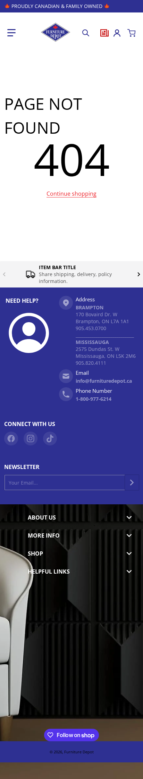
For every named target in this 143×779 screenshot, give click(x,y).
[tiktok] (50, 438)
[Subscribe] (132, 482)
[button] (11, 33)
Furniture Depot (79, 751)
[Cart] (131, 32)
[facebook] (11, 438)
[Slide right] (139, 274)
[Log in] (117, 32)
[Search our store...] (86, 33)
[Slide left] (4, 274)
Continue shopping (71, 193)
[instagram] (30, 438)
